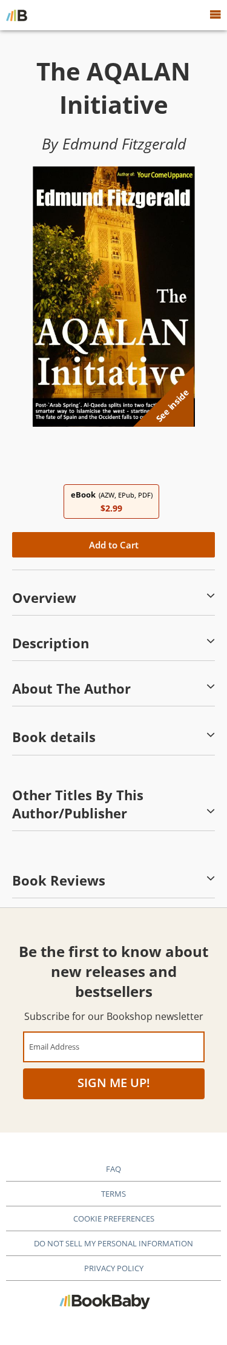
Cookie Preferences (113, 1218)
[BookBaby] (16, 15)
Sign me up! (113, 1082)
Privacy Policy (113, 1268)
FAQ (113, 1168)
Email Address (54, 1046)
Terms (113, 1193)
